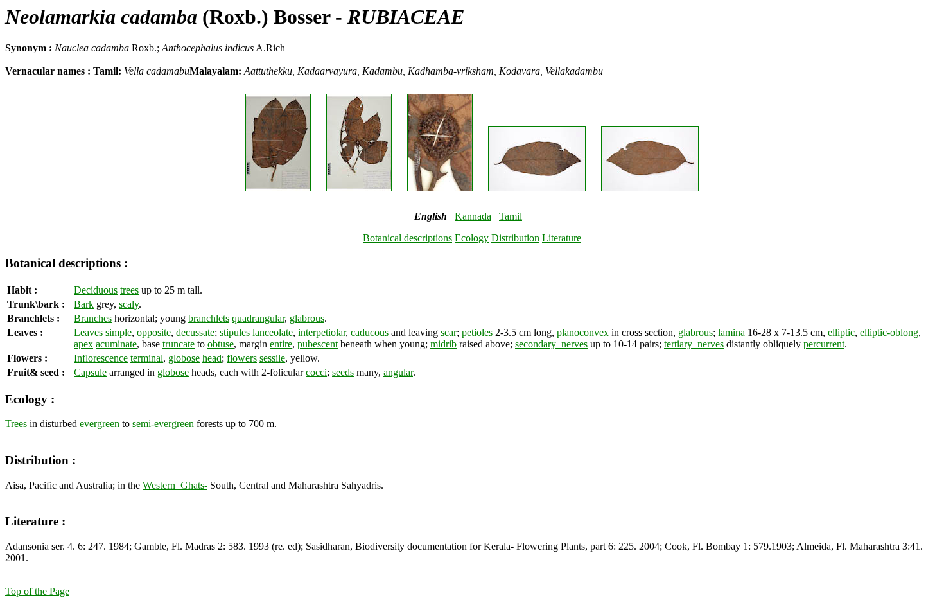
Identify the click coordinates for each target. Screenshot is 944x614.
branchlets (208, 318)
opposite (154, 332)
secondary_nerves (551, 343)
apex (83, 343)
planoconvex (583, 332)
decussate (195, 332)
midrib (443, 343)
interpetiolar (321, 332)
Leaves (88, 332)
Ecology (472, 237)
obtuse (220, 343)
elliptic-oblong (889, 332)
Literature (561, 237)
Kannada (473, 216)
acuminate (116, 343)
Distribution (515, 237)
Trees (16, 423)
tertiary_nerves (694, 343)
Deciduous (96, 290)
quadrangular (258, 318)
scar (449, 332)
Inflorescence (101, 358)
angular (398, 372)
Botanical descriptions (407, 237)
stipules (235, 332)
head (212, 358)
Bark (84, 304)
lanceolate (272, 332)
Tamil (510, 216)
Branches (93, 318)
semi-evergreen (163, 423)
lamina (731, 332)
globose (184, 358)
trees (129, 290)
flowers (242, 358)
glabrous (307, 318)
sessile (272, 358)
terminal (146, 358)
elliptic (841, 332)
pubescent (317, 343)
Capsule (90, 372)
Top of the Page (37, 591)
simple (118, 332)
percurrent (823, 343)
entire (281, 343)
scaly (129, 304)
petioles (477, 332)
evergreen (99, 423)
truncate (178, 343)
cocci (316, 372)
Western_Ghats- (175, 485)
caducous (370, 332)
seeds (343, 372)
